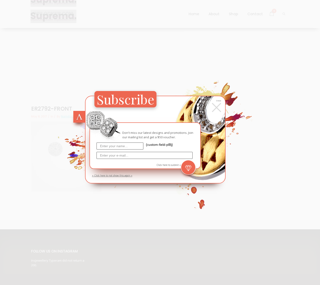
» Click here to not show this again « (112, 175)
